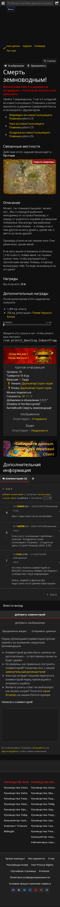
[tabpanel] (30, 541)
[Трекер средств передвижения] (30, 449)
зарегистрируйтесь (10, 751)
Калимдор (39, 45)
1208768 (20, 526)
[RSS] (41, 890)
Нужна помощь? (15, 858)
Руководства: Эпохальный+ (17, 804)
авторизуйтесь (38, 748)
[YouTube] (35, 890)
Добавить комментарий (12, 494)
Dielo (19, 554)
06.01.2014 (37, 526)
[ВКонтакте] (46, 890)
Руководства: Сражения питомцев (44, 820)
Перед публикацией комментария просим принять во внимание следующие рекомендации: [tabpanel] (29, 694)
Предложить (39, 430)
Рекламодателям (17, 864)
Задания (27, 45)
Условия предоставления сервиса (30, 883)
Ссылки (51, 60)
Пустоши (11, 50)
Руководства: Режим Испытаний (44, 831)
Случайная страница (23, 871)
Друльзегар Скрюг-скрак (37, 383)
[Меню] (3, 3)
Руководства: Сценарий (44, 825)
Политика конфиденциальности (30, 877)
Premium (44, 871)
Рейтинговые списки (44, 842)
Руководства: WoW (16, 782)
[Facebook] (30, 890)
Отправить (39, 419)
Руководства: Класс (16, 787)
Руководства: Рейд (15, 814)
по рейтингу (22, 498)
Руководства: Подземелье (44, 798)
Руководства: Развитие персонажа (17, 798)
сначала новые (44, 494)
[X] (18, 890)
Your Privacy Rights (42, 864)
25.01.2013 (39, 506)
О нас (51, 858)
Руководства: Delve (16, 793)
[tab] (14, 479)
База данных (13, 45)
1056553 (20, 506)
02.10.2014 (41, 554)
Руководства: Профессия (17, 809)
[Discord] (13, 890)
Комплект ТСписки (15, 825)
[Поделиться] (57, 3)
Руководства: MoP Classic (44, 782)
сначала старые (9, 498)
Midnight (9, 831)
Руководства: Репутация (44, 814)
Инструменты (36, 858)
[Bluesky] (24, 890)
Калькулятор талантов (17, 820)
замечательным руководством (25, 671)
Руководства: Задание (44, 809)
